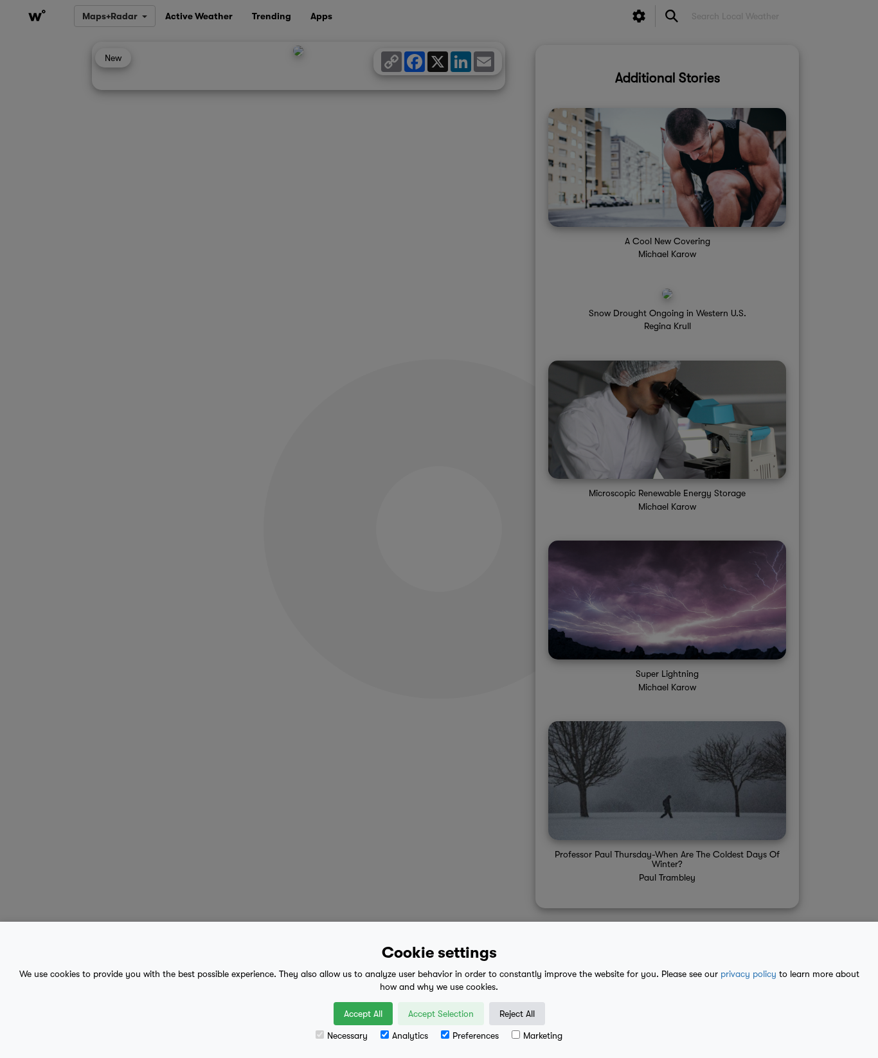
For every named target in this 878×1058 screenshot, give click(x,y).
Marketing (542, 1035)
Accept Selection (441, 1014)
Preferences (475, 1035)
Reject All (517, 1014)
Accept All (363, 1014)
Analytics (410, 1035)
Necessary (347, 1035)
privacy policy (748, 974)
